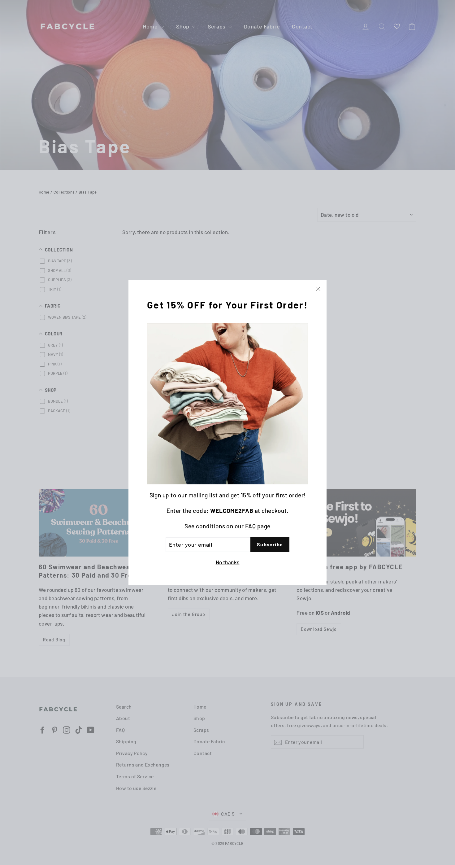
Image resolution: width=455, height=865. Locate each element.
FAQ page (258, 526)
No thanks (228, 562)
